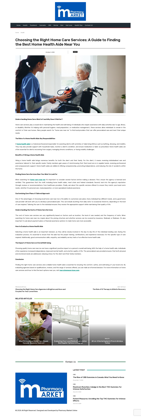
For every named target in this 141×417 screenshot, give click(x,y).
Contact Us (70, 362)
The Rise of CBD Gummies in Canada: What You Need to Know (98, 377)
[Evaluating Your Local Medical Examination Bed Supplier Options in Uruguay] (70, 323)
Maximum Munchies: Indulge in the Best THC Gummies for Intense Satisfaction (97, 388)
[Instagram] (102, 411)
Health (22, 32)
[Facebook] (97, 411)
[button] (123, 25)
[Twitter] (116, 411)
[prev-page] (16, 349)
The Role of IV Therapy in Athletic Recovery (109, 289)
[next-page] (20, 349)
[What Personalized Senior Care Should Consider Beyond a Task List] (33, 323)
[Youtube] (120, 411)
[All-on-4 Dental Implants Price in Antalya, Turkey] (107, 323)
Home (17, 32)
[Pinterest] (111, 411)
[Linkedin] (106, 411)
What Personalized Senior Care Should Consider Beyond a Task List (33, 342)
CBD (74, 374)
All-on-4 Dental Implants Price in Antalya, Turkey (107, 342)
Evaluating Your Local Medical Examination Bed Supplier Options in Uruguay (70, 342)
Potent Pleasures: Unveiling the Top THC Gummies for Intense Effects (99, 400)
